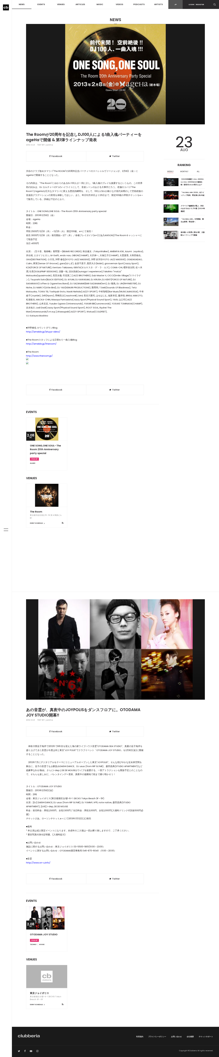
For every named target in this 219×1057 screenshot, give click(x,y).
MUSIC (100, 4)
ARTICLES (80, 4)
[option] (170, 172)
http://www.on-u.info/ (38, 862)
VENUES (61, 4)
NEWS (22, 4)
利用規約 (139, 1036)
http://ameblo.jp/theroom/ (41, 343)
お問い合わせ (176, 1036)
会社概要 (190, 1036)
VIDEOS (119, 4)
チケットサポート (206, 1036)
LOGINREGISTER (196, 4)
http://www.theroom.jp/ (39, 355)
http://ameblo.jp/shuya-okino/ (43, 331)
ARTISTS (158, 4)
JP (175, 4)
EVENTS (41, 4)
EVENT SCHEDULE (36, 523)
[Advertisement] (115, 566)
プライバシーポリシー (157, 1036)
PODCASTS (139, 4)
